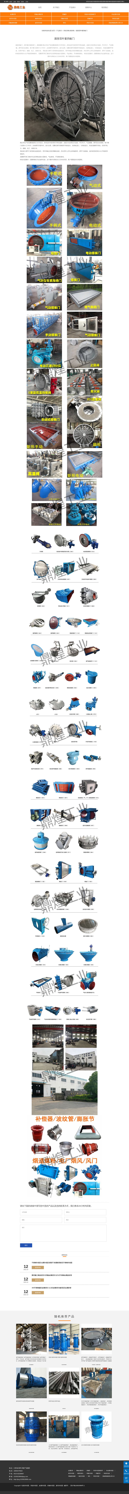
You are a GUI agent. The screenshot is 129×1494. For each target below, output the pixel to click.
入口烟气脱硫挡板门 (64, 1452)
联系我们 (105, 7)
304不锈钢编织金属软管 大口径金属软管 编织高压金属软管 (51, 1288)
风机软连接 (115, 18)
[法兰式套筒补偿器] (96, 1411)
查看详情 (38, 1267)
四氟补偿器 (64, 18)
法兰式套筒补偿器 (96, 1452)
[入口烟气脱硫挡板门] (64, 1411)
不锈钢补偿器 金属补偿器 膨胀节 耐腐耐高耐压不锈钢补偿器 (52, 1262)
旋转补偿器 (38, 23)
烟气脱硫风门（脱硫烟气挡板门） (96, 1364)
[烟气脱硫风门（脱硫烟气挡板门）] (96, 1324)
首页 (40, 7)
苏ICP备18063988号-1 (77, 1485)
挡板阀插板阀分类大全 (116, 23)
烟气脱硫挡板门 (31, 1364)
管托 (64, 23)
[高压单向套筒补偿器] (31, 1411)
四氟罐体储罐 (13, 23)
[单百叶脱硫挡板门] (96, 1367)
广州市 (26, 1)
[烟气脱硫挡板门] (31, 1324)
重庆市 (18, 1)
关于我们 (56, 7)
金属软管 (13, 14)
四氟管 (64, 14)
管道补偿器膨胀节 (90, 14)
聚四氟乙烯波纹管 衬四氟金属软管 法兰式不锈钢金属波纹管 (52, 1275)
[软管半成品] (64, 1367)
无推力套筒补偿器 (64, 1364)
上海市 (14, 1)
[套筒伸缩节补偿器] (31, 1367)
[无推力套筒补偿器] (64, 1324)
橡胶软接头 (38, 18)
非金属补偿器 (116, 14)
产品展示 (72, 7)
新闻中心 (88, 7)
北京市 (10, 1)
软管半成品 (64, 1408)
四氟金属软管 (38, 14)
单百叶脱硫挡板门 (96, 1408)
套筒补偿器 (12, 18)
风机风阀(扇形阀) (69, 30)
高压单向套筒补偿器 (31, 1452)
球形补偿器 (90, 23)
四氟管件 (90, 18)
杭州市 (22, 1)
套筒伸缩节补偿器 (31, 1408)
